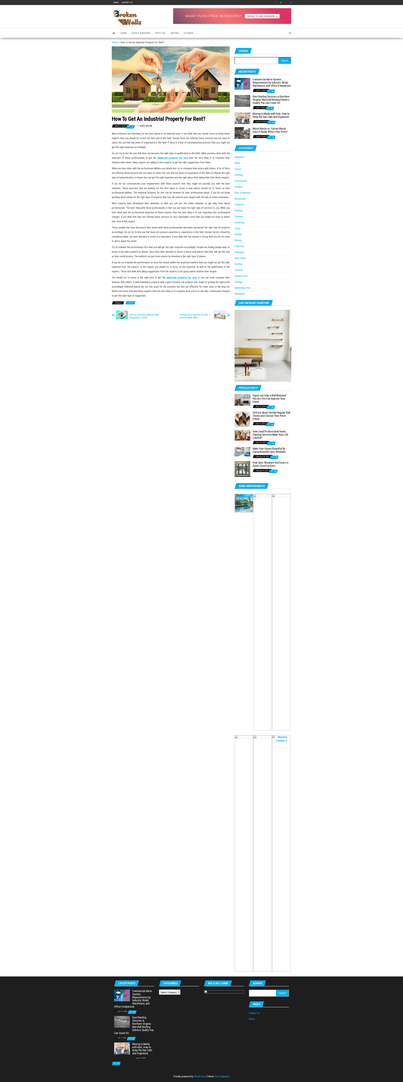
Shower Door (241, 276)
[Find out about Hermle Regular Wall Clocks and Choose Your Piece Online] (242, 418)
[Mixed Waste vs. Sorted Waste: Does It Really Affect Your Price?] (242, 132)
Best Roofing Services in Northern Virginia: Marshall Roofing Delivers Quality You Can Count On (271, 99)
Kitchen (238, 234)
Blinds (237, 163)
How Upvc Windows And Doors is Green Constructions (271, 464)
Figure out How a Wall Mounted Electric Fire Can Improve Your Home (269, 398)
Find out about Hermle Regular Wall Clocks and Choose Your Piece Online (271, 415)
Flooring (238, 210)
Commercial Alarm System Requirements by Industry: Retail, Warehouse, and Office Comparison (272, 82)
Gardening (239, 222)
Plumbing (239, 252)
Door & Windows (140, 33)
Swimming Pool (242, 287)
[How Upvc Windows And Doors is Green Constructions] (242, 468)
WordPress (199, 1076)
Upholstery (240, 293)
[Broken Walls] (113, 33)
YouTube (286, 2)
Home (115, 2)
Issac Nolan (146, 126)
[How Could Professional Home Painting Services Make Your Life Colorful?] (242, 435)
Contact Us (127, 2)
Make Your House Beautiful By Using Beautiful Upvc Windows (269, 450)
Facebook (275, 2)
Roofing (238, 264)
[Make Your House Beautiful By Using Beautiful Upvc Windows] (242, 451)
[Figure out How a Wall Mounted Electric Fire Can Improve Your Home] (242, 399)
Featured (239, 204)
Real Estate (240, 258)
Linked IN (291, 2)
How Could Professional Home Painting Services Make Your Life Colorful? (270, 434)
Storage (188, 33)
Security (239, 270)
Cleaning (239, 174)
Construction (241, 180)
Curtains (238, 186)
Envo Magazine (222, 1076)
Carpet (238, 169)
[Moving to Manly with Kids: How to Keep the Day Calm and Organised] (242, 117)
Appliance (239, 157)
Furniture (239, 216)
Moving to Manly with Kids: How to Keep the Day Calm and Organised (271, 115)
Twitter (281, 2)
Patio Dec (160, 33)
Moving (175, 33)
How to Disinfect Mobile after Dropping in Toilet (144, 316)
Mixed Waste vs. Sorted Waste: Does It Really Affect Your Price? (270, 130)
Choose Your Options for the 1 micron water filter (194, 316)
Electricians (240, 198)
